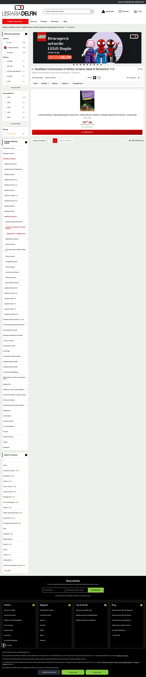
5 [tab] (87, 64)
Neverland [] (8, 476)
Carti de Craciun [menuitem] (8, 421)
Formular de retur (45, 615)
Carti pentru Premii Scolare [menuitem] (12, 356)
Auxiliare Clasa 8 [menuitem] (10, 216)
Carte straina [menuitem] (7, 416)
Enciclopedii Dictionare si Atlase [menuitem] (13, 405)
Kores (5, 549)
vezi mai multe (15, 87)
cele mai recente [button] (50, 77)
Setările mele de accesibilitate (85, 620)
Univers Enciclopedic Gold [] (14, 565)
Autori (42, 635)
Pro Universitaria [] (10, 502)
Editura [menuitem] (65, 83)
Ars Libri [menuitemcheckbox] (16, 66)
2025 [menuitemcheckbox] (16, 97)
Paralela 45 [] (8, 497)
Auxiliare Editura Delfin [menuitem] (10, 361)
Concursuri (7, 635)
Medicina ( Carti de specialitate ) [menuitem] (13, 389)
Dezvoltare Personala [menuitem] (10, 330)
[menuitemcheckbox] (16, 133)
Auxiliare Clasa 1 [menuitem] (9, 174)
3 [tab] (80, 64)
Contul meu (109, 11)
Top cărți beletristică (118, 630)
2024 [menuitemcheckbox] (16, 102)
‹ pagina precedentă (39, 140)
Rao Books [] (9, 518)
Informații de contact (46, 610)
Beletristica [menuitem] (6, 410)
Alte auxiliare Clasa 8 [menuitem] (12, 283)
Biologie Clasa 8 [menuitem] (10, 277)
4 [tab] (84, 64)
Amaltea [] (8, 534)
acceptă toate (97, 672)
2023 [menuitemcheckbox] (16, 107)
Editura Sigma (7, 539)
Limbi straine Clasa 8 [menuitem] (12, 272)
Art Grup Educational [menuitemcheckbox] (16, 71)
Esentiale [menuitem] (6, 447)
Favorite (125, 11)
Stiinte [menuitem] (5, 442)
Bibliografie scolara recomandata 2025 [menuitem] (14, 378)
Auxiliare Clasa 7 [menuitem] (9, 211)
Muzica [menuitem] (5, 431)
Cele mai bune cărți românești (121, 615)
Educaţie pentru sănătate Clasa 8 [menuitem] (15, 250)
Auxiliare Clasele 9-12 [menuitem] (11, 314)
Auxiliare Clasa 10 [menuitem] (10, 298)
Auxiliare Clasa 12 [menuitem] (10, 309)
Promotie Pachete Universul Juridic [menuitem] (14, 395)
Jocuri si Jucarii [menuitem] (8, 340)
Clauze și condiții (9, 610)
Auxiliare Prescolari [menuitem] (10, 164)
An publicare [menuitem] (77, 83)
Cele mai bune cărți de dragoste (122, 610)
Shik (4, 528)
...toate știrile (116, 635)
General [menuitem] (44, 83)
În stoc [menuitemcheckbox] (16, 42)
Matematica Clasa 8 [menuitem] (11, 239)
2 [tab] (77, 64)
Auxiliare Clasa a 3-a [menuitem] (10, 185)
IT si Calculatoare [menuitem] (9, 426)
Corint (85, 118)
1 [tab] (73, 64)
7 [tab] (94, 64)
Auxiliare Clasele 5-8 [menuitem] (10, 288)
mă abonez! (95, 590)
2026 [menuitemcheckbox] (16, 117)
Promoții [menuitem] (43, 21)
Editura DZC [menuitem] (7, 384)
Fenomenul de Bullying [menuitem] (10, 372)
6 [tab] (91, 64)
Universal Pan (7, 560)
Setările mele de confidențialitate (86, 615)
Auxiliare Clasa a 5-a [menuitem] (10, 201)
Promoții (42, 625)
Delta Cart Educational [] (12, 513)
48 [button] (138, 77)
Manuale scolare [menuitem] (8, 153)
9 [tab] (101, 64)
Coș (138, 11)
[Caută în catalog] (91, 11)
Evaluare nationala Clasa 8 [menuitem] (13, 222)
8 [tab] (97, 64)
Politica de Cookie (122, 655)
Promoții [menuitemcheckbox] (16, 52)
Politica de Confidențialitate (123, 662)
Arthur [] (7, 507)
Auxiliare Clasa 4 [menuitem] (9, 190)
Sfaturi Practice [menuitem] (8, 437)
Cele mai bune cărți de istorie (121, 625)
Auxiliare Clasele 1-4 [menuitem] (10, 195)
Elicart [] (7, 544)
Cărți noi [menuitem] (33, 21)
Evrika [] (7, 481)
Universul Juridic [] (10, 470)
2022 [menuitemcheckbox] (16, 112)
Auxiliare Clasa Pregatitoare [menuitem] (13, 169)
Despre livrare (8, 630)
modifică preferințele (49, 672)
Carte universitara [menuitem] (8, 400)
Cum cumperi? (8, 625)
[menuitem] (15, 21)
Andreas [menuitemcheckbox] (16, 61)
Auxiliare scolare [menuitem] (9, 159)
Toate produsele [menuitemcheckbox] (16, 47)
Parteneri (43, 640)
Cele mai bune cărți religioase (121, 620)
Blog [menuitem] (65, 21)
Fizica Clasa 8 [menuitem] (9, 256)
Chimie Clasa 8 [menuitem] (10, 244)
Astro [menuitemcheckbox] (16, 81)
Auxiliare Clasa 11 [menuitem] (10, 304)
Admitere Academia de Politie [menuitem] (12, 335)
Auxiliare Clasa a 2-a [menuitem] (10, 180)
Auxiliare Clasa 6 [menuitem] (9, 206)
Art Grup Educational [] (12, 523)
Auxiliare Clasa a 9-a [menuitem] (10, 293)
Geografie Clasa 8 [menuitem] (11, 261)
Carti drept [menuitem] (6, 351)
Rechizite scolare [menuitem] (8, 148)
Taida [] (6, 555)
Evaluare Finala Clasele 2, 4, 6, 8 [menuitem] (13, 319)
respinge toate (73, 672)
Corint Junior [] (9, 486)
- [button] (26, 34)
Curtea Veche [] (9, 492)
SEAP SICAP (8, 645)
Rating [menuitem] (54, 83)
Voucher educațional (10, 640)
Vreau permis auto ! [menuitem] (9, 346)
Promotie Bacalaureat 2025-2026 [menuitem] (13, 325)
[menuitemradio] (99, 78)
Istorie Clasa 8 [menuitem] (10, 267)
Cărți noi (42, 620)
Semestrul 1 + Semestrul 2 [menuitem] (16, 234)
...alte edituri (7, 571)
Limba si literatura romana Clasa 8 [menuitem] (15, 227)
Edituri (42, 630)
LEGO (5, 465)
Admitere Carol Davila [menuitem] (10, 367)
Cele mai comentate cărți (84, 610)
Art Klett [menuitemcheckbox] (16, 76)
